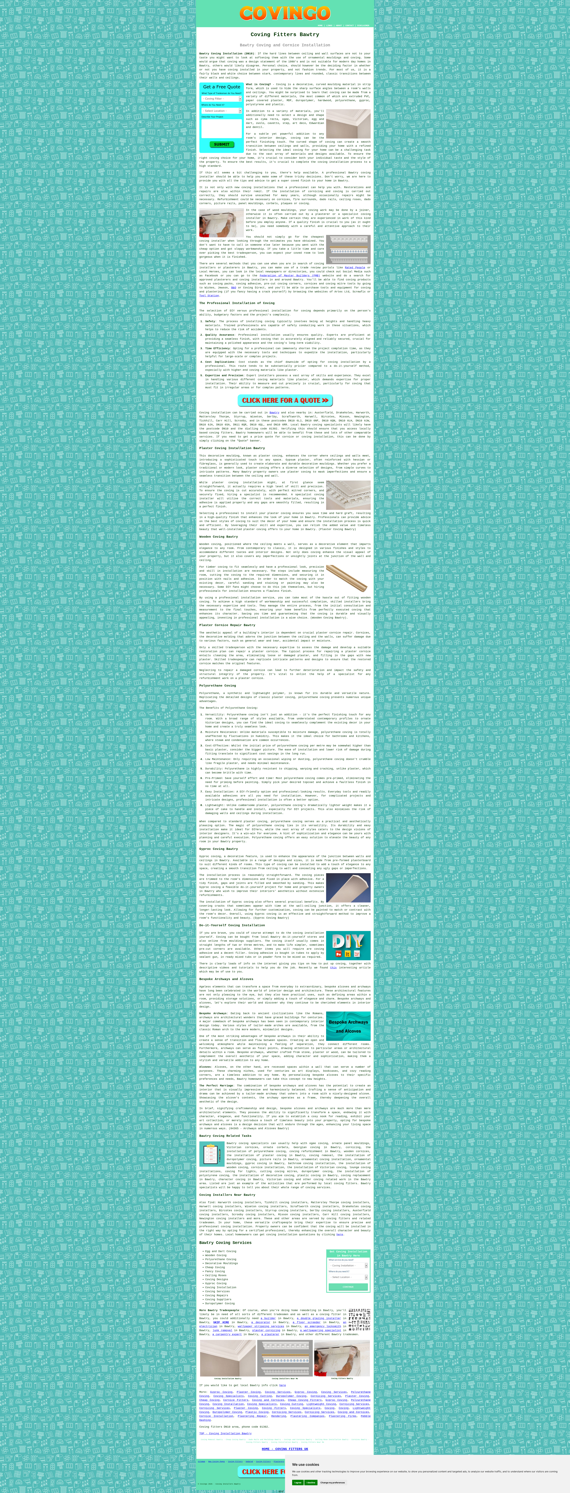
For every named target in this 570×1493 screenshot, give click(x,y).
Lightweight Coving (321, 1404)
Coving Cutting (260, 1396)
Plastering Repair (252, 1416)
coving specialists (327, 424)
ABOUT (339, 25)
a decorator (260, 1322)
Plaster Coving (249, 1392)
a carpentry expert (227, 1334)
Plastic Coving (257, 1412)
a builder (268, 1318)
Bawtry (274, 412)
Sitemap (201, 1462)
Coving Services (277, 1392)
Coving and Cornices (268, 1400)
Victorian (300, 119)
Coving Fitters (274, 1408)
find (211, 1202)
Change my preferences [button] (332, 1482)
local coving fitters (340, 1183)
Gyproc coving (210, 887)
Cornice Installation (216, 1416)
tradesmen (350, 1334)
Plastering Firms (342, 1416)
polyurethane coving (314, 697)
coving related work (330, 1179)
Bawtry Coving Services (225, 1243)
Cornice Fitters (235, 1400)
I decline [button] (311, 1482)
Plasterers (279, 1462)
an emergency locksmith (323, 1326)
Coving (329, 1408)
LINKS (329, 25)
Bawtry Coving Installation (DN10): (227, 53)
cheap (203, 248)
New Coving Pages (216, 1462)
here (340, 1234)
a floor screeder (307, 1322)
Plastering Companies (307, 1416)
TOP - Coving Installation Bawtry (225, 1433)
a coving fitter (328, 1314)
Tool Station (209, 295)
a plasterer (270, 1334)
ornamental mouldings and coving (334, 57)
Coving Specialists (228, 1396)
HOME (320, 25)
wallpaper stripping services (261, 1326)
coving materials (271, 379)
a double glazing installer (319, 1318)
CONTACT (349, 25)
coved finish (300, 180)
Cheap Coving (209, 1400)
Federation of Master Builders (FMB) (290, 275)
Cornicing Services (326, 1396)
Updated (249, 1462)
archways (227, 1048)
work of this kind (356, 218)
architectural (210, 1112)
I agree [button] (297, 1482)
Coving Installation (228, 1404)
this (333, 967)
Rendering (278, 1416)
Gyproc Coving (221, 1392)
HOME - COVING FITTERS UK (285, 1449)
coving (232, 61)
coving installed (241, 69)
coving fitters (220, 432)
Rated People (355, 267)
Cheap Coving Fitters (305, 1400)
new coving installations (255, 187)
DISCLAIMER (363, 25)
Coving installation (215, 412)
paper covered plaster (264, 100)
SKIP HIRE (221, 1322)
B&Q (233, 287)
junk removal (222, 1330)
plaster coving (255, 821)
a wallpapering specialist (320, 1330)
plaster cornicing (266, 1330)
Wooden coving (210, 544)
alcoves (332, 1074)
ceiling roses (350, 199)
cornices (283, 199)
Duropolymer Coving (291, 1396)
